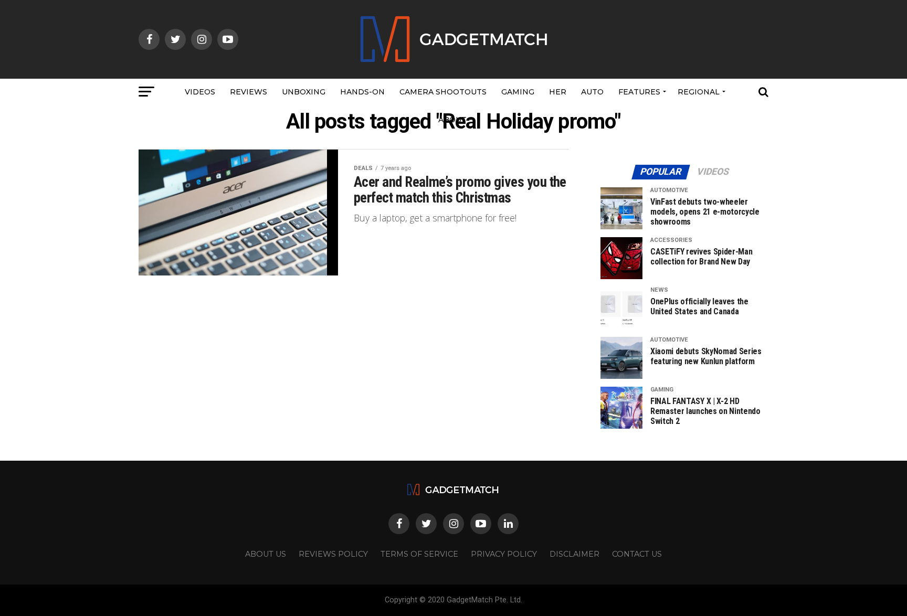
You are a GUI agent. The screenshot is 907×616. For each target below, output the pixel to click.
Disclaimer (574, 554)
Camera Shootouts (443, 92)
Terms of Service (419, 554)
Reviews (248, 92)
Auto (592, 92)
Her (557, 92)
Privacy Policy (504, 554)
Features (639, 92)
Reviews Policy (333, 554)
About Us (265, 554)
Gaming (517, 92)
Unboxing (303, 92)
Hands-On (362, 92)
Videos (200, 92)
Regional (699, 92)
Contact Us (637, 554)
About (452, 119)
